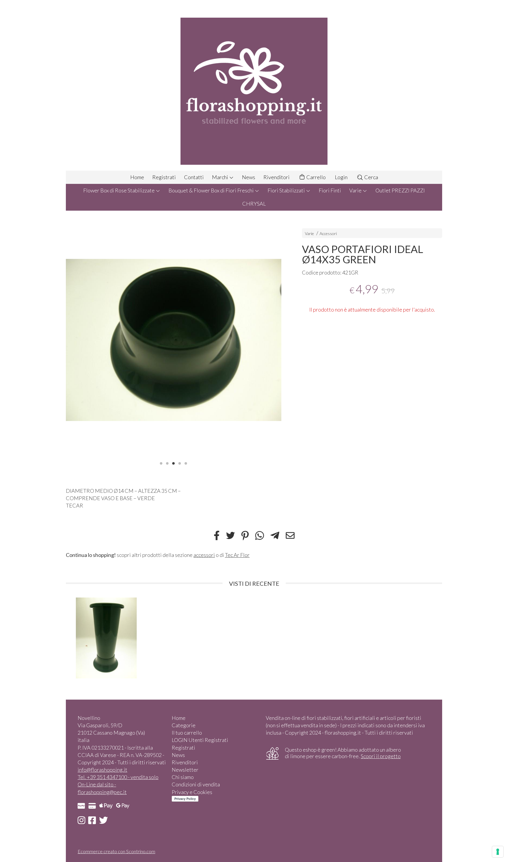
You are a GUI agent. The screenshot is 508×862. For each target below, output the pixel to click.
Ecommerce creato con (116, 851)
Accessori (328, 233)
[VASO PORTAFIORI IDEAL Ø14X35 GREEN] (173, 340)
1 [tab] (161, 463)
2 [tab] (167, 463)
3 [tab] (173, 463)
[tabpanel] (173, 340)
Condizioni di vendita (196, 784)
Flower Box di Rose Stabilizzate (119, 190)
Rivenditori (276, 177)
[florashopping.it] (254, 85)
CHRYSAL (254, 203)
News (248, 177)
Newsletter (185, 769)
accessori (204, 555)
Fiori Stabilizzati (287, 190)
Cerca (370, 177)
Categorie (183, 725)
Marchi (220, 177)
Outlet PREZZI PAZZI (400, 190)
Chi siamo (183, 777)
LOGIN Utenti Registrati (200, 740)
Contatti (194, 177)
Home (137, 177)
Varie (355, 190)
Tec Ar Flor (237, 555)
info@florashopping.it (102, 769)
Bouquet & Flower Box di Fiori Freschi (211, 190)
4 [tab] (180, 463)
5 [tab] (186, 463)
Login (341, 177)
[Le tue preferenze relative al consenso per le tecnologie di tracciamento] (497, 851)
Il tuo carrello (187, 732)
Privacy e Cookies (192, 792)
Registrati (164, 177)
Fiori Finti (330, 190)
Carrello (315, 177)
